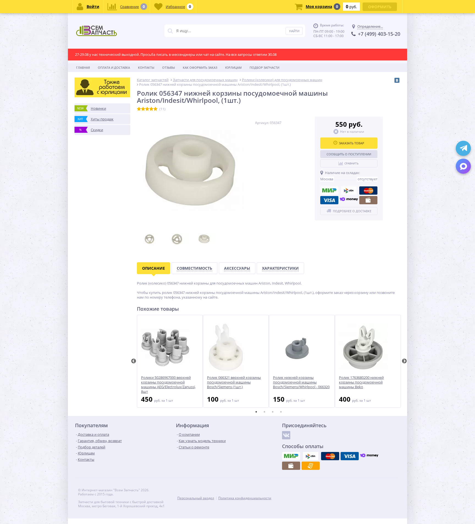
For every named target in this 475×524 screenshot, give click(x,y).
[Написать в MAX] (463, 166)
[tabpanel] (170, 361)
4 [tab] (281, 412)
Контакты (146, 67)
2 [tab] (264, 412)
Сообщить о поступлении (349, 154)
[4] (151, 109)
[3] (147, 109)
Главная (83, 67)
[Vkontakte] (286, 435)
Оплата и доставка (114, 67)
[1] (139, 109)
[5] (155, 109)
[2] (143, 109)
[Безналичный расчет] (311, 466)
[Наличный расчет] (368, 200)
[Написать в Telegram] (463, 148)
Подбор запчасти (264, 67)
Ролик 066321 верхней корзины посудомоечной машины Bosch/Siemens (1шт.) (234, 382)
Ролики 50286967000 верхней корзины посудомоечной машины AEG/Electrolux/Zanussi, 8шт (168, 384)
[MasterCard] (368, 190)
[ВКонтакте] (396, 80)
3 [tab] (272, 412)
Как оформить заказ (200, 67)
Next (404, 361)
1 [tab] (256, 412)
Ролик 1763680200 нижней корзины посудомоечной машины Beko (361, 382)
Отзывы (168, 67)
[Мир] (329, 190)
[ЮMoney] (349, 200)
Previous (133, 361)
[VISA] (329, 200)
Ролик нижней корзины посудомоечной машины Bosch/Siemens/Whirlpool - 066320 (301, 382)
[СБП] (349, 190)
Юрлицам (233, 67)
